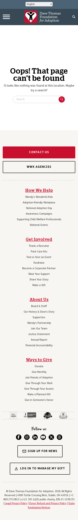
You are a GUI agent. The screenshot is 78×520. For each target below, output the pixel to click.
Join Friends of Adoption (39, 377)
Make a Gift (39, 285)
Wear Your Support (39, 274)
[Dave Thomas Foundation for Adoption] (42, 17)
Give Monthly (39, 372)
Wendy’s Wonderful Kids (39, 197)
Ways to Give (39, 360)
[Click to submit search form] (62, 99)
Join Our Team (39, 328)
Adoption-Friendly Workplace (39, 202)
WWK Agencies (39, 167)
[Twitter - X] (51, 437)
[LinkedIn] (35, 437)
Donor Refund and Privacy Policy (47, 503)
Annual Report (39, 340)
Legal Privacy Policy (16, 503)
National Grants (39, 225)
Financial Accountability (39, 345)
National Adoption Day (39, 208)
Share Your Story (39, 279)
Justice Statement (39, 334)
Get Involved (39, 239)
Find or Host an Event (39, 257)
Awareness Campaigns (39, 214)
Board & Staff (39, 306)
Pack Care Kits (39, 251)
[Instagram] (27, 437)
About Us (39, 300)
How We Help (39, 190)
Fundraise (39, 263)
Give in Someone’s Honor (39, 400)
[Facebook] (18, 437)
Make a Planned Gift (39, 394)
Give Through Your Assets (39, 389)
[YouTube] (43, 437)
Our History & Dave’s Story (39, 312)
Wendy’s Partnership (39, 323)
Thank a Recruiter (39, 246)
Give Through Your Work (39, 383)
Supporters (39, 317)
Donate (39, 366)
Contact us (39, 152)
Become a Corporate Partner (39, 268)
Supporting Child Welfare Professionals (39, 219)
